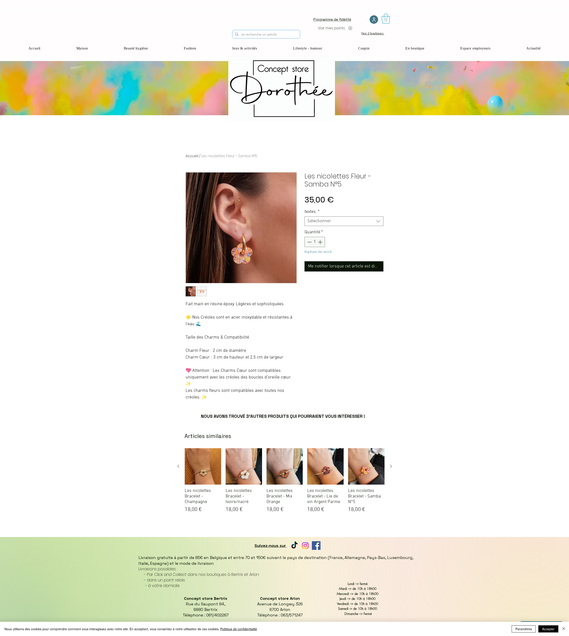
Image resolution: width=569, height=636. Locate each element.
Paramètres (523, 629)
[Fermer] (563, 628)
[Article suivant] (391, 466)
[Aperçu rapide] (203, 466)
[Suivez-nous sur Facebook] (316, 545)
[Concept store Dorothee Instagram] (305, 545)
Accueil (192, 156)
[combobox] (344, 221)
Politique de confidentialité (238, 629)
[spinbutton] (315, 242)
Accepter (548, 629)
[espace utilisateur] (374, 19)
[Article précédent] (178, 466)
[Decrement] (309, 242)
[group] (285, 485)
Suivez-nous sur (270, 545)
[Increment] (320, 242)
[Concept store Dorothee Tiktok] (294, 545)
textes (312, 211)
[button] (386, 19)
